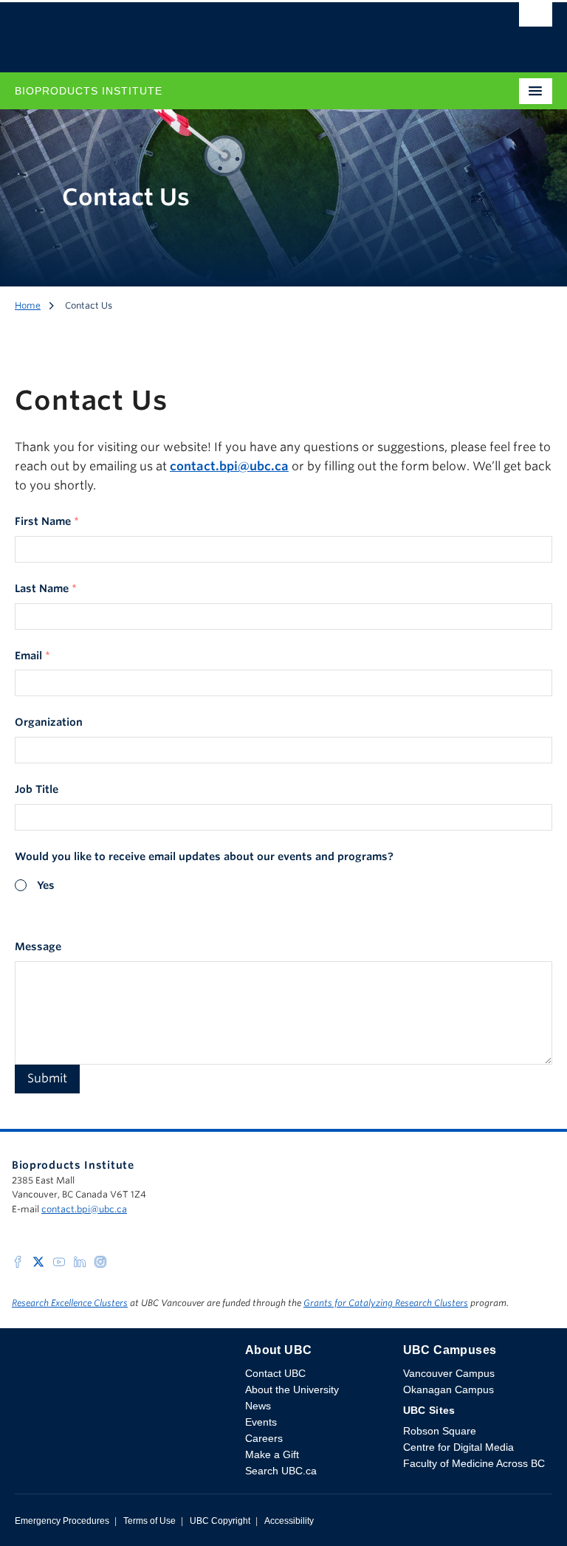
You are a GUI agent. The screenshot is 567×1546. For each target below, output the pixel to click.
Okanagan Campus (448, 1389)
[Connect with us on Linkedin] (80, 1261)
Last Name (46, 588)
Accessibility (289, 1521)
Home (28, 305)
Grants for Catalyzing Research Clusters (385, 1302)
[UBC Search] (535, 18)
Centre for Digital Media (458, 1447)
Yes (46, 885)
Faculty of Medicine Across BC (474, 1463)
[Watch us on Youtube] (59, 1261)
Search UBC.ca (281, 1471)
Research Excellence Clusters (70, 1302)
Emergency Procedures (62, 1521)
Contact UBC (275, 1373)
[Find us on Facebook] (18, 1261)
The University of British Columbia (203, 30)
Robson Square (439, 1431)
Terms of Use (149, 1521)
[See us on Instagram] (100, 1261)
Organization (49, 722)
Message (38, 946)
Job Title (36, 789)
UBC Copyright (220, 1521)
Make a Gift (272, 1454)
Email (32, 656)
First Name (47, 521)
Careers (264, 1438)
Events (261, 1422)
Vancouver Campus (449, 1373)
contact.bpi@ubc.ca (84, 1209)
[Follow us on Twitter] (38, 1261)
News (258, 1406)
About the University (292, 1389)
